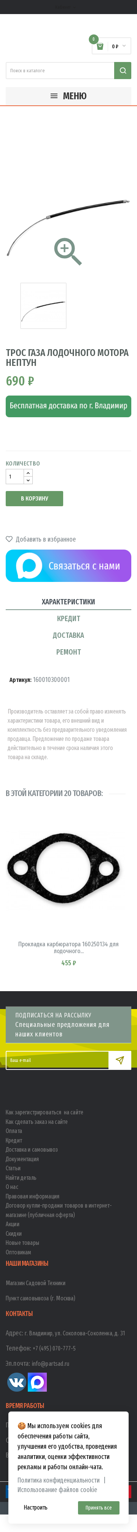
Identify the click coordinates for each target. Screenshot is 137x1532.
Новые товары (22, 1242)
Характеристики (68, 601)
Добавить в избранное (45, 539)
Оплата (14, 1131)
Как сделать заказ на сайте (37, 1121)
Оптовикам (18, 1252)
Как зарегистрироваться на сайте (44, 1112)
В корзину (34, 498)
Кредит (68, 618)
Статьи (13, 1168)
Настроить (36, 1507)
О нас (12, 1186)
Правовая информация (32, 1196)
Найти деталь (21, 1177)
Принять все (99, 1508)
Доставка (68, 635)
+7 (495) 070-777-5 (54, 1348)
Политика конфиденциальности (59, 1480)
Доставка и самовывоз (32, 1149)
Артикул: (21, 679)
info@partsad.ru (50, 1363)
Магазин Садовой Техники (35, 1283)
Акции (12, 1224)
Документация (22, 1159)
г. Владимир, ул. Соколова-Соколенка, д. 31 (75, 1333)
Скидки (14, 1233)
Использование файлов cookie (57, 1490)
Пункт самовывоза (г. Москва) (40, 1298)
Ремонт (68, 651)
